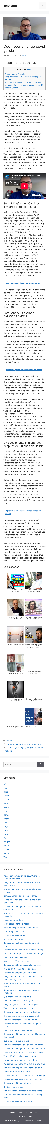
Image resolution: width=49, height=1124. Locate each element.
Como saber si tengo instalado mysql (20, 1020)
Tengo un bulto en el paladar (16, 1071)
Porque (6, 842)
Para (5, 830)
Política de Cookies (24, 1116)
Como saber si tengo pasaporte (17, 1101)
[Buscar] (40, 764)
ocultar (30, 70)
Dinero (6, 807)
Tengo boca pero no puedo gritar (18, 1008)
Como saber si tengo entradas (17, 1083)
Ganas (6, 815)
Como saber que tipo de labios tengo (20, 896)
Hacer (9, 740)
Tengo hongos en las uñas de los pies (20, 1004)
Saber (6, 853)
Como (6, 796)
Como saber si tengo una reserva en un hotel (24, 1048)
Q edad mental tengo (13, 1087)
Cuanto (6, 799)
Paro (5, 834)
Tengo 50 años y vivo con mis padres (20, 1056)
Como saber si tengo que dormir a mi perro (23, 1045)
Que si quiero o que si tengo (16, 1041)
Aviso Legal (34, 1112)
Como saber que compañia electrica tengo (22, 1091)
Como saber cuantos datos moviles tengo (22, 1012)
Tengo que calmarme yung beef (17, 1030)
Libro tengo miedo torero (14, 931)
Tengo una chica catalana (15, 957)
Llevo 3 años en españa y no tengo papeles (23, 1052)
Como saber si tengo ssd (14, 935)
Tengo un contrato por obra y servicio (23, 744)
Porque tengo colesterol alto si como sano (22, 1079)
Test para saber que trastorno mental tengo (23, 953)
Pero (5, 838)
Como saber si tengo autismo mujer (19, 973)
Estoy (5, 811)
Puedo (6, 845)
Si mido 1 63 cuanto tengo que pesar (20, 969)
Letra (5, 822)
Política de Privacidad (18, 1112)
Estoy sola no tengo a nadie (16, 924)
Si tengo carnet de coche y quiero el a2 (21, 1016)
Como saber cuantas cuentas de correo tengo (24, 1075)
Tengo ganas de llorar (13, 920)
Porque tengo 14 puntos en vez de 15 (20, 1060)
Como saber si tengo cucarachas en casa (22, 965)
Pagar (6, 826)
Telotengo (10, 5)
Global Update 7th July (15, 74)
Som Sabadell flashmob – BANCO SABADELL (24, 82)
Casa (5, 792)
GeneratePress (38, 1120)
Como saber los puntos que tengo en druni (23, 1068)
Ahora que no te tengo (13, 939)
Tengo (6, 857)
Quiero (6, 849)
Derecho (7, 803)
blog (5, 788)
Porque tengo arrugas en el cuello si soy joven (24, 1064)
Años (5, 784)
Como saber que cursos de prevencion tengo (24, 950)
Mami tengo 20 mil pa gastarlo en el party (22, 961)
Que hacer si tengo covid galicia (18, 997)
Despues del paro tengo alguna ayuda (20, 928)
